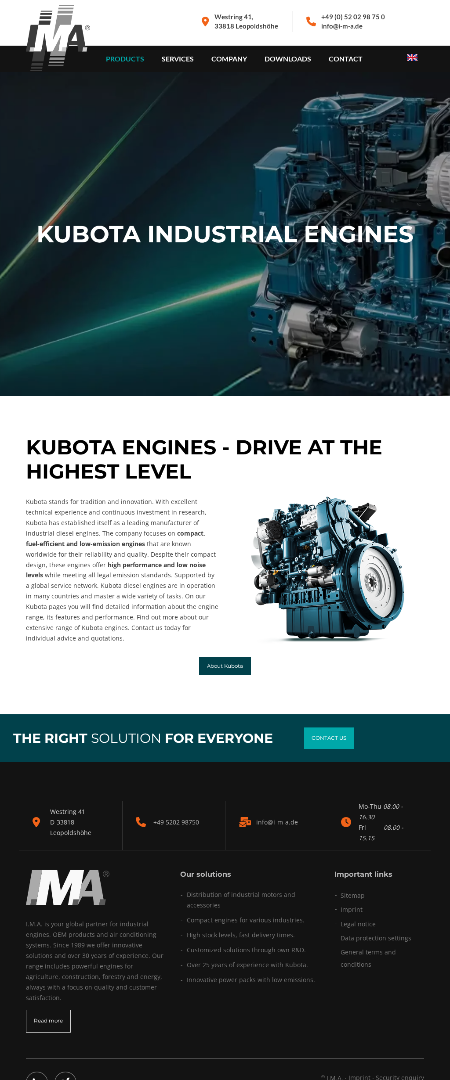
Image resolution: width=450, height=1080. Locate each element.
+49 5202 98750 (176, 822)
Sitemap (353, 895)
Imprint (352, 909)
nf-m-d (276, 822)
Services (178, 58)
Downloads (288, 58)
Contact (346, 58)
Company (229, 58)
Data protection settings (376, 938)
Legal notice (358, 924)
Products (125, 58)
